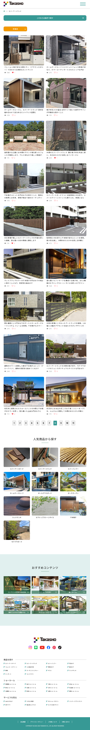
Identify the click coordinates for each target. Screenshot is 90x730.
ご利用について (52, 722)
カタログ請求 (30, 701)
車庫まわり (51, 667)
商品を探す (8, 660)
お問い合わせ (66, 722)
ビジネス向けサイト (53, 704)
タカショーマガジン (53, 701)
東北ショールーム (10, 687)
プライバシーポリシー (36, 722)
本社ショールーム (74, 684)
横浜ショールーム (74, 691)
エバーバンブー (52, 663)
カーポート (8, 674)
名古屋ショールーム (74, 687)
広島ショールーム (31, 687)
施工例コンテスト (31, 704)
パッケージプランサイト (75, 701)
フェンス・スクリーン (11, 667)
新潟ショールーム (31, 691)
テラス (49, 670)
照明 (6, 670)
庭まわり (71, 667)
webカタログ (9, 701)
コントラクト (30, 674)
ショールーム (9, 680)
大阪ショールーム (52, 684)
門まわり (71, 663)
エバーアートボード (10, 663)
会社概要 (23, 722)
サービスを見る (10, 697)
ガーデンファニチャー (32, 670)
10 (67, 423)
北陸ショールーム (52, 691)
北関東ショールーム (10, 691)
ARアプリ (7, 704)
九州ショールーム (52, 687)
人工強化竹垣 (30, 667)
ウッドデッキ (72, 670)
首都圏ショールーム (10, 684)
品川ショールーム (31, 684)
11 (73, 423)
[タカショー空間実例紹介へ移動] (4, 11)
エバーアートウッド (32, 663)
